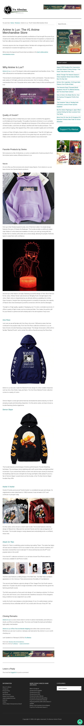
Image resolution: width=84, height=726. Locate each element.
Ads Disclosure (6, 694)
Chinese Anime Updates (36, 690)
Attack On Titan (8, 542)
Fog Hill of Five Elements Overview (38, 699)
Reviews (11, 641)
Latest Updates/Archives (9, 698)
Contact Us (5, 689)
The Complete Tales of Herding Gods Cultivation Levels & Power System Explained (67, 104)
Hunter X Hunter (9, 487)
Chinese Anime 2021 (35, 692)
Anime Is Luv (6, 71)
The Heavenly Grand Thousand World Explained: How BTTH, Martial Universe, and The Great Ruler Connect (68, 90)
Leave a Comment (24, 643)
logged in (13, 672)
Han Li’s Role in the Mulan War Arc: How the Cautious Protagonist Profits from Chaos (68, 97)
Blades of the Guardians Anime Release (40, 705)
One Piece (6, 320)
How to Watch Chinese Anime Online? (12, 704)
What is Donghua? (34, 688)
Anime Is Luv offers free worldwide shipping (16, 628)
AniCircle (5, 700)
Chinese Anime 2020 (35, 694)
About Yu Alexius (7, 687)
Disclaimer (5, 692)
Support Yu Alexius (69, 129)
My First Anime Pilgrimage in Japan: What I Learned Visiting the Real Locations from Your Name (69, 112)
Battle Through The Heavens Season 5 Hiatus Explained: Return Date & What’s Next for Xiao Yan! (68, 77)
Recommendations (19, 641)
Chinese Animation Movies (36, 696)
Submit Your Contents (8, 696)
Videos (4, 702)
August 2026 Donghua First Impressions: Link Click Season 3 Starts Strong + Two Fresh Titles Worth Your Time (68, 69)
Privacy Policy (6, 690)
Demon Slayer (8, 409)
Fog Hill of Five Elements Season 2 (38, 707)
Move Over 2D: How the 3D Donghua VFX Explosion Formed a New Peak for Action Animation (69, 119)
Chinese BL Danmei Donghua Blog (38, 698)
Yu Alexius (28, 637)
